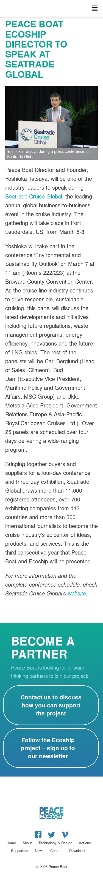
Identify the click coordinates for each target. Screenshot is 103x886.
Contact (56, 850)
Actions (85, 842)
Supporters (19, 850)
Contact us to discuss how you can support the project (51, 705)
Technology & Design (55, 842)
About (27, 842)
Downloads (78, 850)
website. (78, 593)
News (39, 850)
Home (11, 842)
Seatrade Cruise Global (33, 196)
